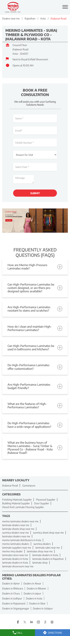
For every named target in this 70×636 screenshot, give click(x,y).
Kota (43, 18)
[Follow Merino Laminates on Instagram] (38, 622)
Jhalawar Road (10, 485)
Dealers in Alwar (32, 583)
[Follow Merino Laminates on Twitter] (24, 622)
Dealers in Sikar (37, 603)
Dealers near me (11, 18)
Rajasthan (30, 18)
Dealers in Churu (11, 593)
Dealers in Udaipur (43, 608)
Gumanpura (28, 485)
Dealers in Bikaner (36, 588)
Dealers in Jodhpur (12, 598)
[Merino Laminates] (13, 7)
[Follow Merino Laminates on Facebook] (18, 622)
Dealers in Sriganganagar (15, 608)
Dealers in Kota (34, 598)
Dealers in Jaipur (32, 593)
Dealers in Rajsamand (13, 603)
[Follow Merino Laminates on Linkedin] (31, 622)
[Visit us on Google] (45, 622)
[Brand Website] (52, 622)
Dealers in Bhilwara (12, 588)
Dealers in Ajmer (11, 583)
